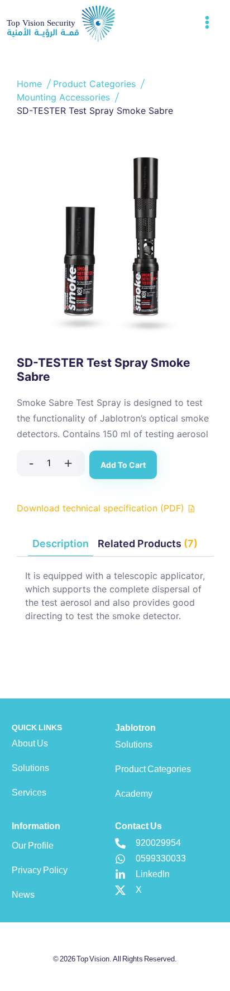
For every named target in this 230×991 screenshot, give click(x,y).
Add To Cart (123, 465)
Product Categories (95, 83)
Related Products (148, 543)
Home (31, 83)
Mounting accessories (65, 97)
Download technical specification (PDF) (102, 508)
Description (60, 543)
